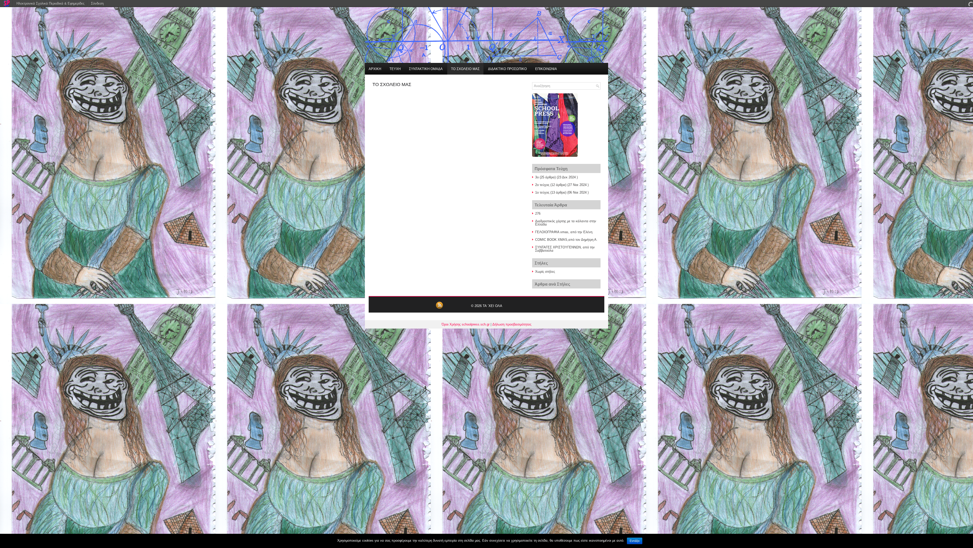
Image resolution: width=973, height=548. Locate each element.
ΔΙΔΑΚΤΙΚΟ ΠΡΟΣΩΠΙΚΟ (507, 69)
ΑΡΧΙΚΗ (375, 69)
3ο (537, 177)
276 (537, 213)
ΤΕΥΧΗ (395, 69)
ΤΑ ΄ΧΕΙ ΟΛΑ (492, 306)
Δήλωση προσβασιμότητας (511, 324)
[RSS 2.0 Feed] (439, 308)
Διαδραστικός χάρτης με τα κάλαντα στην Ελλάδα (565, 222)
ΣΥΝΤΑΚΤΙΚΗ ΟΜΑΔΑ (426, 69)
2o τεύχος (542, 185)
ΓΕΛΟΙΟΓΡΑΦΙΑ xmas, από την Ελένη (563, 232)
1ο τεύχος (542, 192)
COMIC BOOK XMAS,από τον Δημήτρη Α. (566, 240)
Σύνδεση (97, 3)
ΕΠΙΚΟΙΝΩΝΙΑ (546, 69)
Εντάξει (635, 541)
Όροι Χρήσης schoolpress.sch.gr (466, 324)
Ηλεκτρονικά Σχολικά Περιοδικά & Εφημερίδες (50, 3)
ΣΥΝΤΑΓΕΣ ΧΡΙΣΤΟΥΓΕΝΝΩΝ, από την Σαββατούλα (565, 248)
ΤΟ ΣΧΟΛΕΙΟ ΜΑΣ (465, 69)
